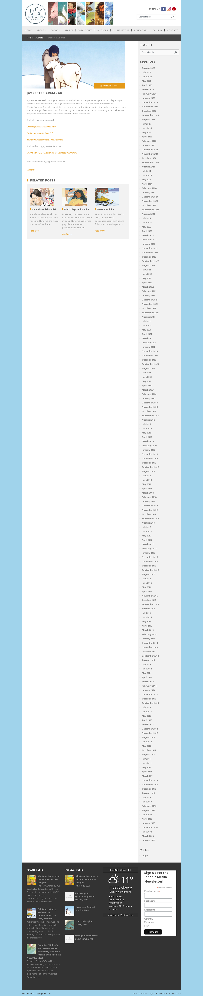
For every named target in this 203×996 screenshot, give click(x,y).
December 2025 (150, 102)
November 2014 (150, 647)
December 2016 (150, 557)
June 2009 (147, 814)
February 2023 (149, 239)
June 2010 (147, 801)
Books (55, 30)
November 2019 (150, 407)
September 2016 (150, 570)
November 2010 (150, 784)
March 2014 (148, 681)
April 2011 (147, 771)
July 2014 (146, 664)
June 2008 (147, 831)
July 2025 (146, 123)
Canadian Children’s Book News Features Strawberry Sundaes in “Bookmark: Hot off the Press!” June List (44, 951)
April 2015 (147, 625)
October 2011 (149, 750)
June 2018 (147, 479)
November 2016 (150, 561)
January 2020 (148, 398)
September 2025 (150, 115)
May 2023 (146, 226)
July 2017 (146, 527)
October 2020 (149, 359)
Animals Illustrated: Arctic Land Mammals (45, 139)
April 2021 (147, 334)
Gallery (157, 30)
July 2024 (146, 171)
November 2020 (150, 355)
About (41, 30)
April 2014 (147, 677)
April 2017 (147, 540)
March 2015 (148, 630)
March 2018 (148, 492)
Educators (140, 30)
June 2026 (147, 76)
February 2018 (149, 497)
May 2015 (146, 621)
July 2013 (146, 707)
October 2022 (149, 256)
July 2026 (146, 72)
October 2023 (149, 205)
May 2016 (146, 587)
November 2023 (150, 201)
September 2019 (150, 415)
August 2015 (148, 608)
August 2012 (148, 737)
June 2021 (147, 325)
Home (28, 30)
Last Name (149, 909)
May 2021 (146, 329)
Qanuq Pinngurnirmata (86, 935)
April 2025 (147, 136)
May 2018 (146, 484)
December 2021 (150, 299)
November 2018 (150, 458)
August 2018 (148, 471)
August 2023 (148, 213)
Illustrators (121, 30)
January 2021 (148, 346)
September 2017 (150, 518)
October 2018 (149, 462)
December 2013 (150, 694)
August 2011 (148, 754)
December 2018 (150, 454)
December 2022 (150, 248)
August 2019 (148, 419)
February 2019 (149, 445)
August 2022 (148, 265)
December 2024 (150, 149)
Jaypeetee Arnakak (85, 907)
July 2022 (146, 269)
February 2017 (149, 548)
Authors (102, 30)
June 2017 (147, 531)
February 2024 (149, 188)
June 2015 (147, 617)
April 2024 (147, 183)
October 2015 (149, 600)
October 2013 (149, 698)
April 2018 (147, 488)
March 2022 (148, 286)
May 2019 (146, 432)
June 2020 (147, 376)
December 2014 (150, 642)
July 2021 (146, 321)
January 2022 (148, 295)
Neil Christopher (84, 921)
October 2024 (149, 158)
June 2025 (147, 128)
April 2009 (147, 818)
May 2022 (146, 278)
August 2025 (148, 119)
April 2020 (147, 385)
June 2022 (147, 274)
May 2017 (146, 535)
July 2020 (146, 372)
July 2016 (146, 578)
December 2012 (150, 728)
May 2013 (146, 715)
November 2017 (150, 509)
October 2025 (149, 110)
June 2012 (147, 741)
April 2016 (147, 591)
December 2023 (150, 196)
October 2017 (149, 514)
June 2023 (147, 222)
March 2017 (148, 544)
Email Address (152, 891)
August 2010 (148, 793)
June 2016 (147, 582)
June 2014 (147, 668)
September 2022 (150, 261)
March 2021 (148, 338)
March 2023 (148, 235)
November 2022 (150, 252)
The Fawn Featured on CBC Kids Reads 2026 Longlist (49, 879)
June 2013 (147, 711)
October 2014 (149, 651)
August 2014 (148, 660)
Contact (172, 30)
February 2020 (149, 394)
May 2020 (146, 381)
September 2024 (150, 162)
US (147, 926)
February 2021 (149, 342)
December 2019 (150, 402)
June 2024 (147, 175)
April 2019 (147, 437)
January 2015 (148, 638)
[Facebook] (163, 9)
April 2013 (147, 720)
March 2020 (148, 389)
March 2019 (148, 441)
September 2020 (150, 364)
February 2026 (149, 93)
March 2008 (148, 836)
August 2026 (148, 68)
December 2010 (150, 780)
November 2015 (150, 595)
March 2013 (148, 724)
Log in (145, 855)
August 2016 (148, 574)
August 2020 (148, 368)
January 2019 (148, 449)
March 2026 (148, 89)
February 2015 (149, 634)
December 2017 (150, 505)
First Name (149, 901)
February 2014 (149, 685)
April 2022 (147, 282)
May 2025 (146, 132)
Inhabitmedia (28, 993)
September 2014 (150, 655)
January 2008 (148, 840)
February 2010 (149, 806)
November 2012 (150, 733)
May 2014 (146, 673)
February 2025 (149, 141)
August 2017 (148, 522)
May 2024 (146, 179)
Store (69, 30)
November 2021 (150, 304)
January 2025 (148, 145)
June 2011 (147, 763)
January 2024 (148, 192)
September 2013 (150, 703)
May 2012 (146, 745)
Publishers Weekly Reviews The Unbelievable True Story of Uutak (47, 914)
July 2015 (146, 612)
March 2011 (148, 775)
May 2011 (146, 767)
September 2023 (150, 209)
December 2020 (150, 351)
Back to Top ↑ (175, 993)
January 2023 (148, 243)
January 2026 (148, 98)
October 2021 (149, 308)
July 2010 (146, 797)
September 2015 (150, 604)
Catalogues (85, 30)
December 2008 (150, 827)
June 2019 (147, 428)
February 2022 (149, 291)
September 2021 (150, 312)
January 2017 (148, 552)
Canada (150, 922)
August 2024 (148, 166)
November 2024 (150, 153)
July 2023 (146, 218)
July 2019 (146, 424)
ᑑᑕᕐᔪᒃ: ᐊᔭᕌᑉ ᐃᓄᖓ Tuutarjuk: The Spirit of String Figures (52, 152)
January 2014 (148, 690)
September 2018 (150, 467)
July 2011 (146, 758)
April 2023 (147, 231)
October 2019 (149, 411)
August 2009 (148, 810)
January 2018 (148, 501)
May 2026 (146, 80)
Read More (34, 230)
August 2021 (148, 316)
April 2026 (147, 85)
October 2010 (149, 788)
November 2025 (150, 106)
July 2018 (146, 475)
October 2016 (149, 565)
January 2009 (148, 823)
